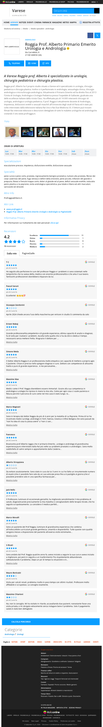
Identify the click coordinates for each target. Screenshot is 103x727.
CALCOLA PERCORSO (21, 621)
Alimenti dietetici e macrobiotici (62, 690)
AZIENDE (14, 22)
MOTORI (31, 642)
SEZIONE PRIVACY (75, 708)
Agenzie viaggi (49, 679)
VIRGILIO (29, 2)
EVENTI (30, 22)
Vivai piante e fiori (74, 656)
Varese (18, 10)
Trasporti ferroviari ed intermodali (66, 679)
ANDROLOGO (30, 40)
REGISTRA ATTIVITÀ (91, 22)
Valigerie (77, 661)
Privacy (43, 721)
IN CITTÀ (68, 642)
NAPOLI (66, 15)
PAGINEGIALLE (41, 2)
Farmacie (44, 685)
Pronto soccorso (60, 685)
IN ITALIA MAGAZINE (48, 708)
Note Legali (35, 721)
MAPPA (73, 22)
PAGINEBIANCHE (83, 2)
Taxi (42, 679)
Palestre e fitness (47, 667)
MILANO (59, 15)
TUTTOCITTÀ (70, 715)
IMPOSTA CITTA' (61, 708)
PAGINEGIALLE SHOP (57, 2)
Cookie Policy (53, 721)
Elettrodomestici (55, 656)
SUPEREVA (56, 718)
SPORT (22, 642)
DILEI (77, 715)
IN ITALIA (93, 15)
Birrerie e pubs (67, 696)
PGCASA (71, 2)
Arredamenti (45, 656)
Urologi (20, 634)
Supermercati (45, 690)
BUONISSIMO (47, 718)
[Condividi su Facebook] (90, 35)
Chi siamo (25, 721)
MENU (93, 2)
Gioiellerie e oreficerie (59, 661)
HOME (7, 22)
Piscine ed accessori (60, 667)
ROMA (54, 15)
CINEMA (37, 22)
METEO (66, 22)
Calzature (70, 661)
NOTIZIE (22, 22)
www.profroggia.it (14, 209)
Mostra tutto (11, 342)
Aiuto (79, 721)
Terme (69, 667)
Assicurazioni (73, 673)
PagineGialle (28, 253)
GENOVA (86, 15)
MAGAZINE (57, 22)
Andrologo (9, 634)
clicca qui (54, 223)
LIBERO (21, 2)
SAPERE (47, 642)
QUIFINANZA (92, 715)
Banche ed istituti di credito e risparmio (54, 673)
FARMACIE (46, 22)
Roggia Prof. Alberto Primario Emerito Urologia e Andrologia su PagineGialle (38, 211)
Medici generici (72, 685)
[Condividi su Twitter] (97, 35)
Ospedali (51, 685)
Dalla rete (12, 253)
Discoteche (76, 696)
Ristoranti (44, 696)
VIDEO (39, 642)
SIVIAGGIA (83, 715)
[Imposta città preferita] (5, 11)
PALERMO (72, 15)
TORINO (79, 15)
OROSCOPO (57, 642)
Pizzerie (51, 696)
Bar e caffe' (58, 696)
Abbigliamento (46, 661)
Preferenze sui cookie (68, 721)
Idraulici (65, 656)
